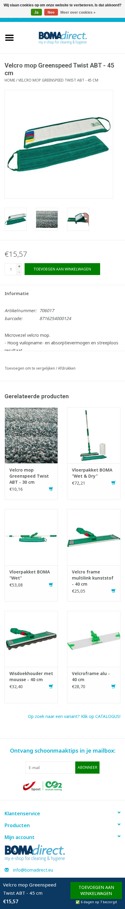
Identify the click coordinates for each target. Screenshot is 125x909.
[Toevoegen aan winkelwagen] (51, 489)
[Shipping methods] (43, 786)
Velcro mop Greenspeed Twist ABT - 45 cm (58, 80)
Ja (36, 12)
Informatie (17, 293)
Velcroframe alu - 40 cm (91, 676)
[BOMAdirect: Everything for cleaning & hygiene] (72, 37)
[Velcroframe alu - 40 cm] (93, 638)
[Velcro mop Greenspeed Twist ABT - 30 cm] (31, 435)
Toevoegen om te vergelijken (30, 368)
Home (10, 80)
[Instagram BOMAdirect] (97, 786)
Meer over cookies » (78, 12)
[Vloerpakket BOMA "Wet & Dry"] (93, 435)
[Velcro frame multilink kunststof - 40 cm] (93, 536)
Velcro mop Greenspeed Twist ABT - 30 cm (29, 476)
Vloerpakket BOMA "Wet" (29, 575)
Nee (51, 12)
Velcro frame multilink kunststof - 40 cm (92, 578)
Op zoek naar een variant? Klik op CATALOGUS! (74, 716)
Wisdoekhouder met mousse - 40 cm (31, 676)
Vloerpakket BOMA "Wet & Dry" (92, 473)
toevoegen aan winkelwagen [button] (96, 890)
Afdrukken (67, 368)
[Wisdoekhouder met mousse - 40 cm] (31, 638)
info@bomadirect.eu (33, 870)
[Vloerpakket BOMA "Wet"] (31, 536)
